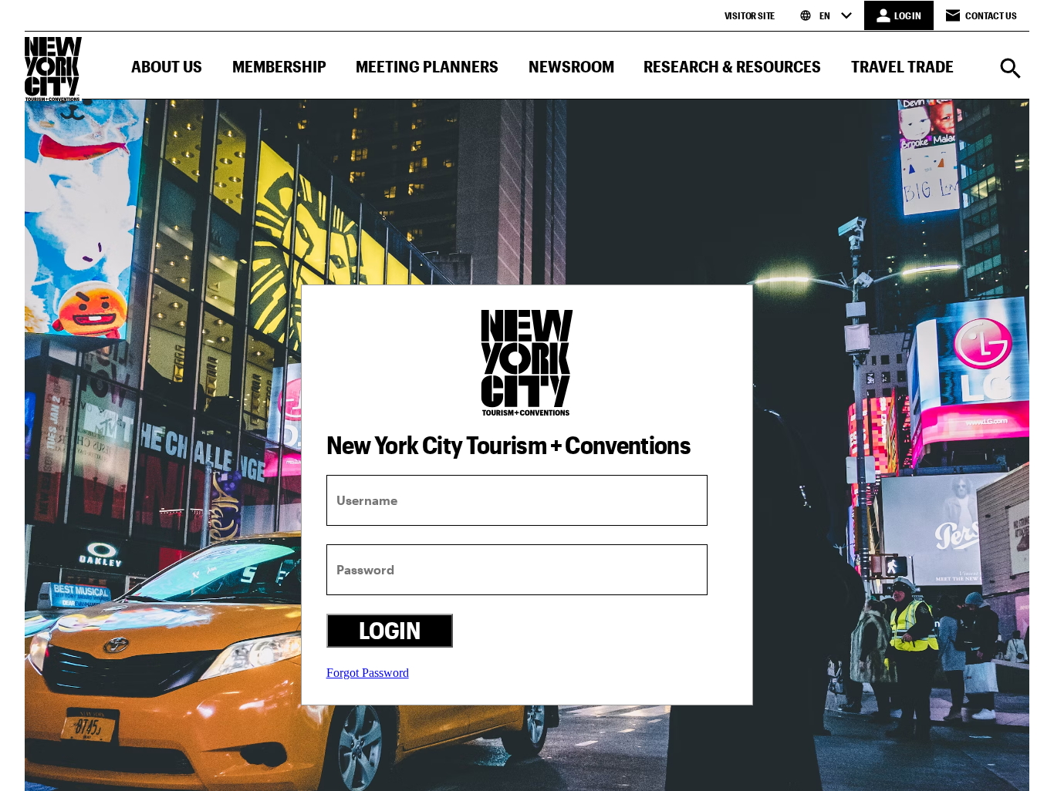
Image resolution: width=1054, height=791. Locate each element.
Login (389, 630)
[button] (166, 70)
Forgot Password (367, 672)
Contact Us (991, 15)
